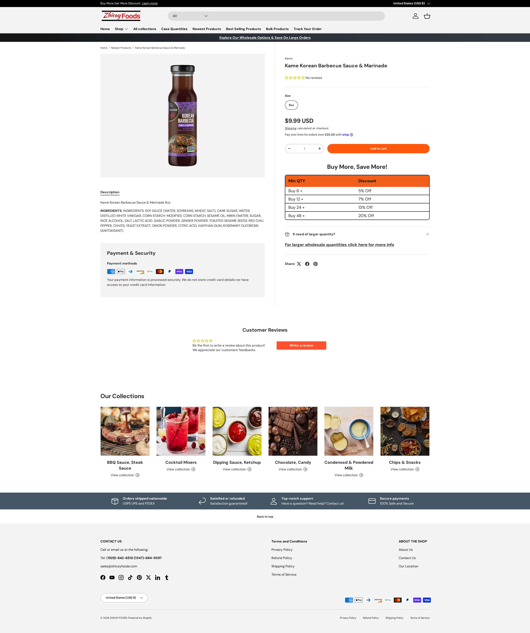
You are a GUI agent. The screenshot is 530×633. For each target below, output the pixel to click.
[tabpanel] (182, 216)
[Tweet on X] (299, 264)
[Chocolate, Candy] (293, 431)
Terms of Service (283, 574)
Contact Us (407, 558)
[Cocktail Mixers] (181, 431)
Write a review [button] (301, 345)
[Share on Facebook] (307, 264)
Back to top (265, 516)
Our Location (408, 566)
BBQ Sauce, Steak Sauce (125, 465)
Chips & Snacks (405, 462)
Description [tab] (109, 192)
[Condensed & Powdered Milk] (348, 431)
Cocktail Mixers (181, 462)
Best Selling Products (243, 29)
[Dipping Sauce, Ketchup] (237, 431)
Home (105, 29)
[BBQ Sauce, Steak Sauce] (125, 431)
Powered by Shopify (140, 618)
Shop (119, 29)
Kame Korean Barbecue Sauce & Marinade (160, 48)
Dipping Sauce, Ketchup (237, 462)
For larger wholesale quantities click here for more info (339, 244)
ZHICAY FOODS (118, 618)
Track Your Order (308, 29)
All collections (144, 29)
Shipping (290, 128)
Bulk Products (277, 29)
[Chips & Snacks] (405, 431)
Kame (289, 58)
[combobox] (276, 16)
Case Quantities (174, 29)
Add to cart (378, 148)
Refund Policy (281, 558)
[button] (427, 16)
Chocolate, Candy (293, 462)
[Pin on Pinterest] (315, 264)
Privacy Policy (282, 549)
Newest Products (207, 29)
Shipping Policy (283, 566)
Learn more (150, 3)
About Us (406, 549)
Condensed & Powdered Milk (348, 465)
